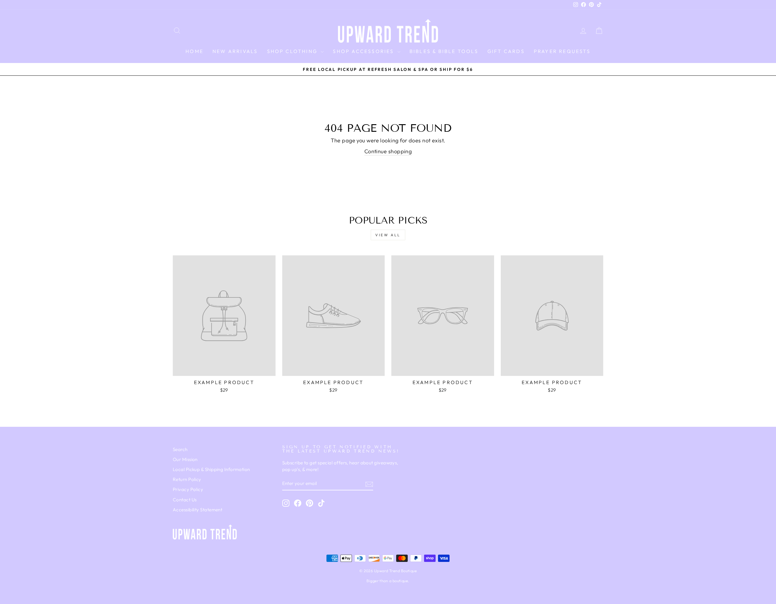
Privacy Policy (188, 489)
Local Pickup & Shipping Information (211, 469)
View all (388, 235)
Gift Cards (506, 51)
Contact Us (185, 500)
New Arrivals (235, 51)
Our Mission (185, 459)
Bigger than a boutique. (387, 580)
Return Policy (187, 479)
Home (194, 51)
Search (180, 449)
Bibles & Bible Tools (444, 51)
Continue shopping (388, 151)
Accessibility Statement (197, 510)
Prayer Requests (562, 51)
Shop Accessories (364, 51)
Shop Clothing (293, 51)
